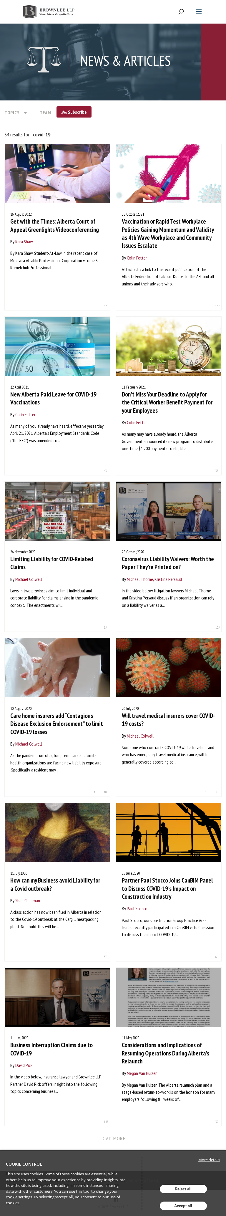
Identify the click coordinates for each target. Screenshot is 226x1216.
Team (45, 112)
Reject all (183, 1189)
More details (209, 1159)
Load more (113, 1138)
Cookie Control (24, 1164)
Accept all (183, 1206)
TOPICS (12, 112)
